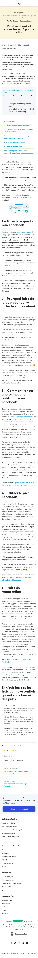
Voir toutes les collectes (9, 826)
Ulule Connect (10, 803)
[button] (3, 3)
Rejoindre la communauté (19, 809)
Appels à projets (7, 877)
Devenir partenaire (8, 880)
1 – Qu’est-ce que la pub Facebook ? (17, 125)
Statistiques (6, 840)
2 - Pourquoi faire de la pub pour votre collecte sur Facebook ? (18, 130)
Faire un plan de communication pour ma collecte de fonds (18, 772)
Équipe (4, 907)
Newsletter (5, 914)
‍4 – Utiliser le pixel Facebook (14, 142)
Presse (4, 910)
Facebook (6, 760)
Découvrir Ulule (7, 900)
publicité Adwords (16, 675)
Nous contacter (7, 903)
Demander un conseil (9, 857)
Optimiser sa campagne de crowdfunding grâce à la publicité (19, 17)
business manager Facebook (21, 416)
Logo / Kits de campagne (10, 836)
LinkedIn (20, 760)
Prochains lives (7, 850)
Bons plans (5, 853)
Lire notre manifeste (21, 934)
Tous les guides (18, 13)
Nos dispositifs (6, 887)
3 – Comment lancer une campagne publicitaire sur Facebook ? (17, 137)
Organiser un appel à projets (11, 883)
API (3, 890)
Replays (4, 867)
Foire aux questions (8, 833)
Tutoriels (4, 860)
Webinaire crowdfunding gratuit (13, 830)
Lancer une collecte (8, 823)
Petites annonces (7, 863)
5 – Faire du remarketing (13, 146)
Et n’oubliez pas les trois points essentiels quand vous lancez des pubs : (19, 151)
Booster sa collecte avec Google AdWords (15, 784)
